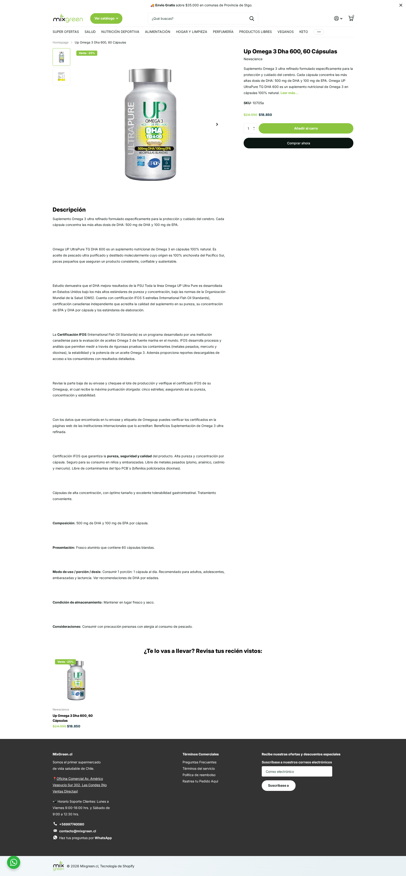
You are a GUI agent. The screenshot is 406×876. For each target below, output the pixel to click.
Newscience (253, 59)
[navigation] (61, 57)
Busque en (251, 18)
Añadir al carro (306, 128)
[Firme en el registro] (338, 18)
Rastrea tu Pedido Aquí (200, 781)
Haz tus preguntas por (85, 838)
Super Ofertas (66, 32)
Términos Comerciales (201, 754)
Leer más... (290, 93)
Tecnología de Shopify (117, 866)
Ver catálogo (104, 18)
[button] (255, 124)
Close (401, 5)
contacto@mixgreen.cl (77, 831)
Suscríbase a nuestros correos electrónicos (297, 762)
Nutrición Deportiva (120, 32)
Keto (303, 32)
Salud (90, 32)
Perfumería (223, 32)
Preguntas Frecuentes (199, 762)
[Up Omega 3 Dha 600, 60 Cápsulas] (76, 680)
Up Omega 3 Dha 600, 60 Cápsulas (73, 718)
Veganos (285, 32)
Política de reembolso (199, 775)
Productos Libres (255, 32)
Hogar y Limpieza (191, 32)
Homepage (61, 42)
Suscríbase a (278, 785)
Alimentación (157, 32)
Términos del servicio (199, 768)
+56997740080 (71, 824)
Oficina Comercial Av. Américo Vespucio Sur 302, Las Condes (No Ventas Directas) (80, 785)
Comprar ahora (298, 143)
